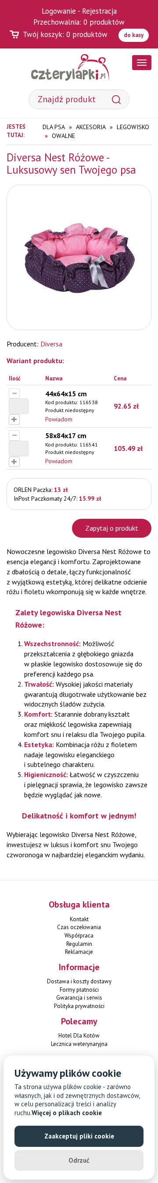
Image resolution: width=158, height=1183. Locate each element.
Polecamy (79, 1021)
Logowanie (59, 11)
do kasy (134, 35)
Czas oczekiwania (79, 927)
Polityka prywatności (79, 1006)
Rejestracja (99, 11)
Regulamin (79, 944)
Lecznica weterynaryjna (79, 1044)
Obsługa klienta (79, 904)
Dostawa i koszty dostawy (79, 981)
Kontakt (79, 919)
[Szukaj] (116, 99)
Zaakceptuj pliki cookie (79, 1136)
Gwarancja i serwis (79, 997)
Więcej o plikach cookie (67, 1113)
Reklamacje (79, 952)
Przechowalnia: (79, 22)
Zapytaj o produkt (111, 528)
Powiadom (58, 419)
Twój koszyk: (65, 34)
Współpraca (79, 935)
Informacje (79, 967)
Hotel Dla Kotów (79, 1035)
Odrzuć (79, 1160)
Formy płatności (79, 989)
